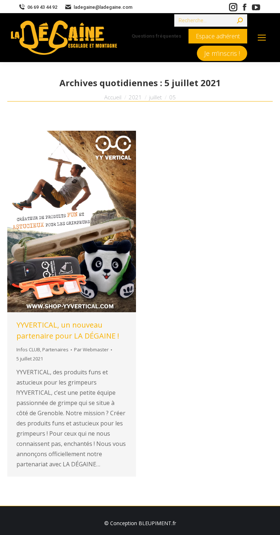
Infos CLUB (28, 349)
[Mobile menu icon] (261, 37)
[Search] (240, 20)
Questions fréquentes (156, 36)
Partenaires (55, 349)
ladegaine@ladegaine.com (103, 7)
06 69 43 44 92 (42, 7)
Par (91, 349)
